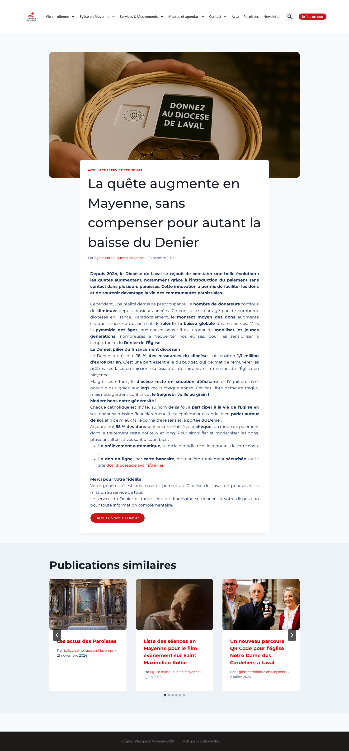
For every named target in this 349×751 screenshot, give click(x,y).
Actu (235, 16)
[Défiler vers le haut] (337, 733)
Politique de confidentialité (201, 741)
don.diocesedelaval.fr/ (135, 465)
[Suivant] (292, 635)
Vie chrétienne (57, 16)
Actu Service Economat (120, 170)
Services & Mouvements (139, 16)
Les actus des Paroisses (87, 641)
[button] (289, 17)
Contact (215, 16)
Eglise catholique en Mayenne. (88, 650)
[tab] (165, 695)
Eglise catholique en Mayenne (119, 258)
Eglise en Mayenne (94, 16)
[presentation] (88, 604)
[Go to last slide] (57, 635)
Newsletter (272, 16)
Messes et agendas (183, 16)
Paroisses (251, 16)
